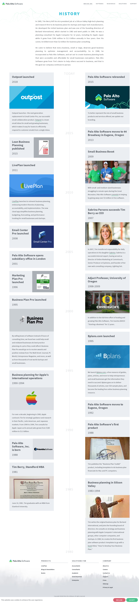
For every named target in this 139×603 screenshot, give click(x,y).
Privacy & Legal (108, 587)
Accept (132, 600)
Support (133, 4)
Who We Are (88, 4)
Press (104, 580)
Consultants (76, 569)
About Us (106, 566)
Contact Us (106, 573)
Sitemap (105, 584)
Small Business (77, 577)
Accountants (76, 566)
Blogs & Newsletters (47, 569)
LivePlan (44, 566)
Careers (105, 569)
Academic (75, 573)
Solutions (123, 4)
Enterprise (75, 580)
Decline (119, 600)
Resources (111, 4)
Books (43, 573)
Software (99, 4)
